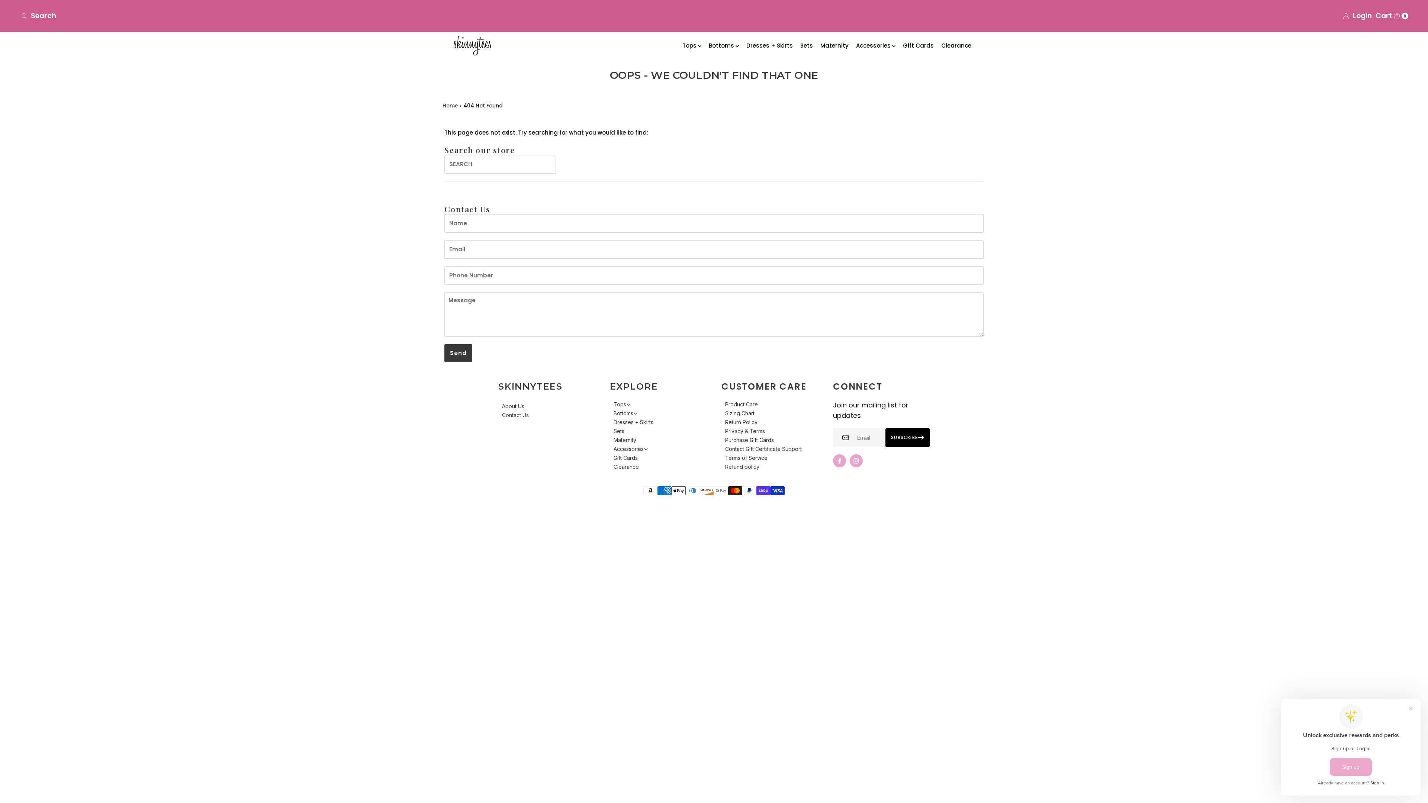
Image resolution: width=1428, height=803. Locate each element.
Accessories (874, 45)
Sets (806, 45)
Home (450, 105)
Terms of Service (746, 458)
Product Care (741, 404)
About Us (513, 406)
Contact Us (515, 415)
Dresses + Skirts (769, 45)
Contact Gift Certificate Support (763, 449)
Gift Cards (918, 45)
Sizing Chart (740, 413)
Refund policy (742, 467)
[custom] (839, 460)
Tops (690, 45)
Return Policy (741, 422)
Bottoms (722, 45)
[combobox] (248, 16)
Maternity (834, 45)
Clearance (956, 45)
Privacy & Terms (745, 431)
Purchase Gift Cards (749, 440)
